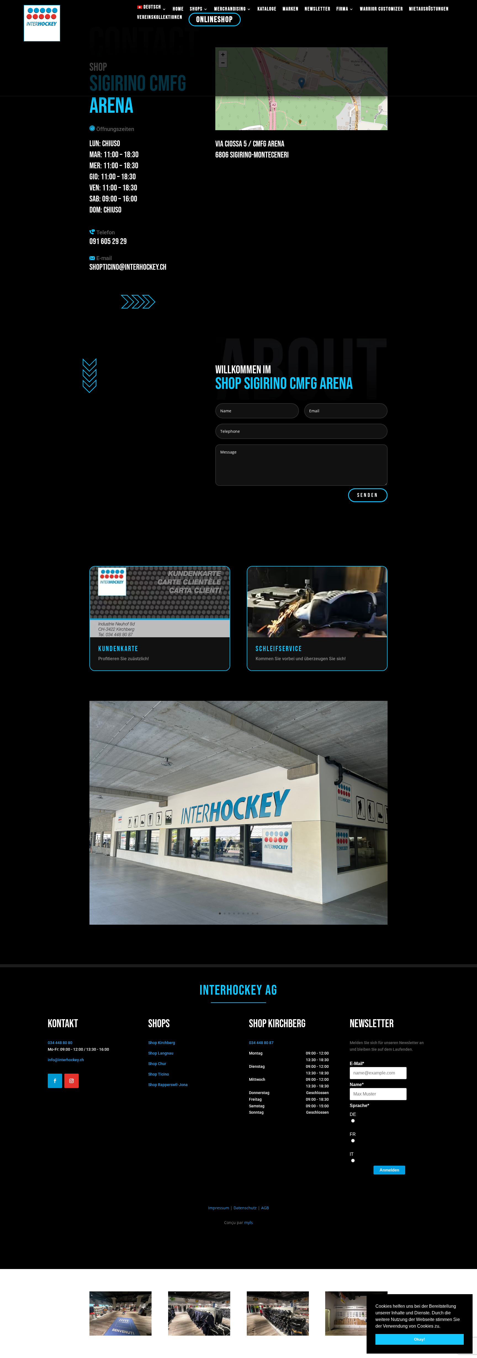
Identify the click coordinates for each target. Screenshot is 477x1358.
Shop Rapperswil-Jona (168, 1084)
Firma (342, 9)
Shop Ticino (158, 1074)
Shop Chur (157, 1063)
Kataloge (267, 9)
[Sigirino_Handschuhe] (278, 1334)
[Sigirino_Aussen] (238, 923)
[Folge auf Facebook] (55, 1081)
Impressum (218, 1207)
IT (352, 1154)
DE (353, 1114)
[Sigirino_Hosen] (199, 1334)
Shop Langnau (160, 1053)
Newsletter (317, 9)
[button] (442, 1326)
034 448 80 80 (60, 1042)
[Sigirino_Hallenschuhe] (356, 1334)
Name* (357, 1084)
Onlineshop (214, 20)
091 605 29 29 (108, 242)
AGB (265, 1207)
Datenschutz (245, 1207)
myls (248, 1222)
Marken (291, 9)
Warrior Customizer (381, 9)
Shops (196, 9)
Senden (367, 495)
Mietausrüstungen (429, 9)
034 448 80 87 (261, 1042)
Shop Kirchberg (161, 1042)
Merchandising (230, 9)
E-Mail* (357, 1063)
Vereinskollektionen (159, 17)
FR (353, 1134)
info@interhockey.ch (66, 1060)
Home (178, 9)
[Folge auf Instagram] (71, 1081)
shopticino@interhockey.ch (127, 267)
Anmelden (389, 1170)
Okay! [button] (419, 1339)
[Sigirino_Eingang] (120, 1334)
